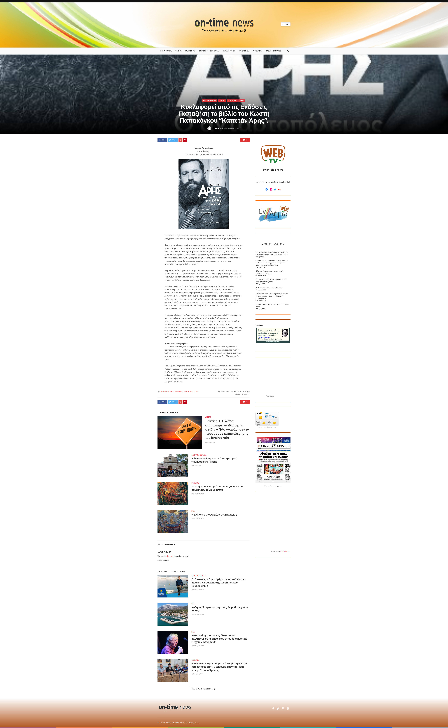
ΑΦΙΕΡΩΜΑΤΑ (244, 51)
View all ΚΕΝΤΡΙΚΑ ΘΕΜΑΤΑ (202, 689)
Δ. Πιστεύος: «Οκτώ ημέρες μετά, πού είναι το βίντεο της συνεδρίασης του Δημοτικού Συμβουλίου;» (218, 582)
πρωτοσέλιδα (269, 486)
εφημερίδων (278, 486)
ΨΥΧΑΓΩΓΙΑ (257, 51)
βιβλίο (237, 391)
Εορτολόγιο (270, 396)
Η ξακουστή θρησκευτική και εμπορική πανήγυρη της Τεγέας (214, 460)
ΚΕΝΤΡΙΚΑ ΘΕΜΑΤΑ (209, 100)
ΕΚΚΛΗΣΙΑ (195, 483)
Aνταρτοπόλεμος (227, 391)
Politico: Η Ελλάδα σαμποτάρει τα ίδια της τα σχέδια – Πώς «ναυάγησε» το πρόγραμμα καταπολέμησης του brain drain (227, 429)
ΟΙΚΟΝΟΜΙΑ (214, 51)
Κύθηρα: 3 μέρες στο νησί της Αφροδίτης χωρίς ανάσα (219, 609)
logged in (170, 556)
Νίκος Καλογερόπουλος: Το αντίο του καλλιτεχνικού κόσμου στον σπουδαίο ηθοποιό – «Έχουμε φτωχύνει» (220, 638)
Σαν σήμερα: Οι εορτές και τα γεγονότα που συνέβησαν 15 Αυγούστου (217, 488)
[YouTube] (279, 189)
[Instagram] (271, 189)
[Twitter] (275, 189)
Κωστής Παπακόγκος (243, 394)
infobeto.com (285, 551)
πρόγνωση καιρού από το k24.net (267, 427)
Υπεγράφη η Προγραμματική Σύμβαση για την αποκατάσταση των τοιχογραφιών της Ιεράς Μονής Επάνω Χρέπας (219, 667)
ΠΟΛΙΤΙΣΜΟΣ (190, 51)
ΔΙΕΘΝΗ (208, 417)
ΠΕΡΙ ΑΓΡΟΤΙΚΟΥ (228, 51)
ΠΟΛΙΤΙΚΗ (202, 51)
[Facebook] (266, 189)
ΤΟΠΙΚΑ (178, 51)
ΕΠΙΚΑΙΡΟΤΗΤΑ (166, 51)
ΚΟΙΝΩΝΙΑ (222, 100)
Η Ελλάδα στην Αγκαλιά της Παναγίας (214, 514)
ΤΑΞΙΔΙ (268, 51)
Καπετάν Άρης (245, 391)
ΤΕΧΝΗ (241, 100)
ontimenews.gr (221, 128)
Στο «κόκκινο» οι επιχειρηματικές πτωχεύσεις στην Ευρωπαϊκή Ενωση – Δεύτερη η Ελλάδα (272, 253)
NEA (192, 511)
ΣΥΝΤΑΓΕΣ (277, 51)
